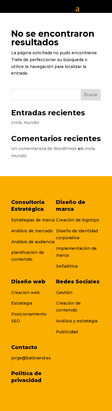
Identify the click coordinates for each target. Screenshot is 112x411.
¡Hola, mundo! (25, 122)
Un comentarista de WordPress (44, 148)
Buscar (91, 94)
